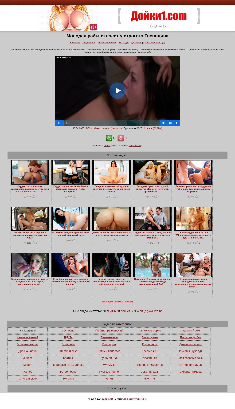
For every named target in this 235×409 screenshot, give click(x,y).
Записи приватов (109, 351)
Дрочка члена (27, 351)
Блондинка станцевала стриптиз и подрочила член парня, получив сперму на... (29, 281)
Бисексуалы (150, 337)
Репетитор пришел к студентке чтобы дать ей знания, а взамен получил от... (193, 189)
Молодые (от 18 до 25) (68, 364)
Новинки (74, 42)
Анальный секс (190, 330)
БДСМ (89, 128)
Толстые (68, 378)
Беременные (109, 337)
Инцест (27, 358)
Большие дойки (190, 337)
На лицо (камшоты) (112, 128)
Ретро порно (68, 371)
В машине (68, 344)
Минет (97, 128)
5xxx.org (129, 301)
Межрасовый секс (191, 358)
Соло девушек (27, 378)
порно (107, 145)
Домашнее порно (190, 344)
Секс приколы (150, 371)
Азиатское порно (150, 330)
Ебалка (119, 301)
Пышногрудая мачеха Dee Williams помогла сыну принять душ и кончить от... (193, 235)
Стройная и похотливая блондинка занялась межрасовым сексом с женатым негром (193, 283)
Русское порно (109, 371)
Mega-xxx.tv (135, 145)
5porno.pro (107, 301)
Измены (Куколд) (190, 351)
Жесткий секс (68, 351)
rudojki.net (107, 399)
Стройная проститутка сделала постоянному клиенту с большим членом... (71, 281)
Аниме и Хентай (27, 337)
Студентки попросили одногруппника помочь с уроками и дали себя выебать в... (30, 189)
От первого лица (190, 364)
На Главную (28, 330)
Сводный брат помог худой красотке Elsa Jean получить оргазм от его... (152, 189)
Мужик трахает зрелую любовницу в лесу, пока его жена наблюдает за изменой (111, 281)
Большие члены (27, 344)
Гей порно (109, 344)
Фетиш (109, 378)
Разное (27, 371)
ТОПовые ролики (107, 42)
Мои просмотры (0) (155, 42)
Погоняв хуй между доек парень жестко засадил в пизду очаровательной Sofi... (152, 281)
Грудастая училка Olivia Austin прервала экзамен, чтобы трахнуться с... (70, 189)
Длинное (136, 42)
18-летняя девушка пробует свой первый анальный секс (71, 233)
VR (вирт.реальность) (109, 330)
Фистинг (149, 378)
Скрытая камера (191, 371)
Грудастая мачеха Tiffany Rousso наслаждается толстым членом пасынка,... (152, 235)
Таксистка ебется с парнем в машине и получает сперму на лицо (30, 235)
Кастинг (68, 358)
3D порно (68, 330)
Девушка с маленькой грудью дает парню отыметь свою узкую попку (111, 189)
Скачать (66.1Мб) (153, 128)
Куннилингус (109, 358)
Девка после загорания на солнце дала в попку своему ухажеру (111, 233)
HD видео (124, 42)
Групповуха (149, 344)
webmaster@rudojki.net (134, 399)
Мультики (109, 364)
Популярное (88, 42)
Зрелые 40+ (150, 351)
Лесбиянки (150, 358)
